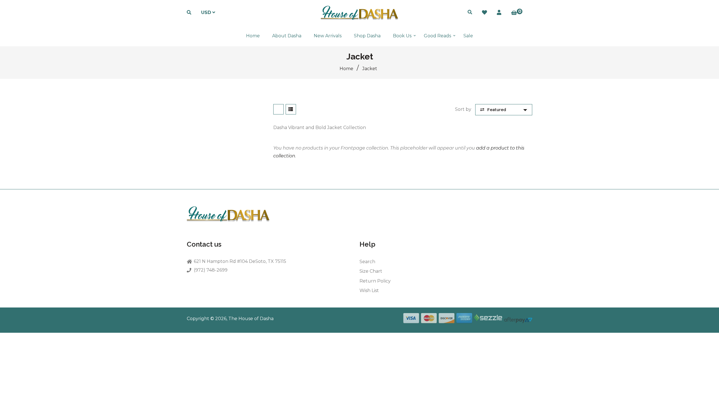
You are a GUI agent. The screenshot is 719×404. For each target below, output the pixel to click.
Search (367, 261)
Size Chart (371, 271)
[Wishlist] (484, 13)
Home (346, 68)
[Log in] (499, 13)
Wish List (369, 290)
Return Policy (375, 281)
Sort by (463, 109)
